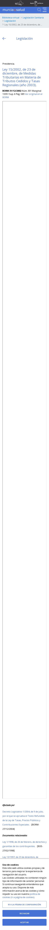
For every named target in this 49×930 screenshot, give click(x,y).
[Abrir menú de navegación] (45, 10)
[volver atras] (4, 38)
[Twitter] (4, 51)
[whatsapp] (15, 51)
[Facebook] (10, 51)
